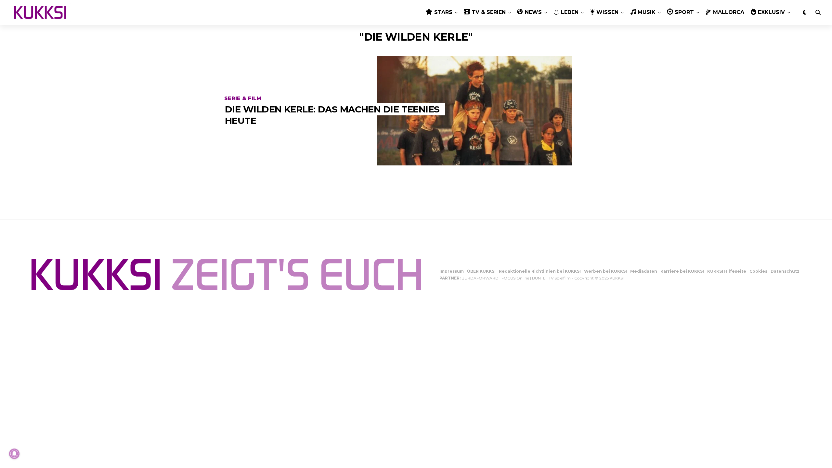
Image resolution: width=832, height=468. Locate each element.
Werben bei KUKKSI (605, 271)
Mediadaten (643, 271)
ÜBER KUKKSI (481, 271)
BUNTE (539, 278)
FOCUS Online (515, 278)
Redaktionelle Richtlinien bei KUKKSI (540, 271)
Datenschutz (785, 271)
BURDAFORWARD (480, 278)
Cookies (758, 271)
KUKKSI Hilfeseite (726, 271)
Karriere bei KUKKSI (682, 271)
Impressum (451, 271)
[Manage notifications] (14, 453)
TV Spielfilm (560, 278)
